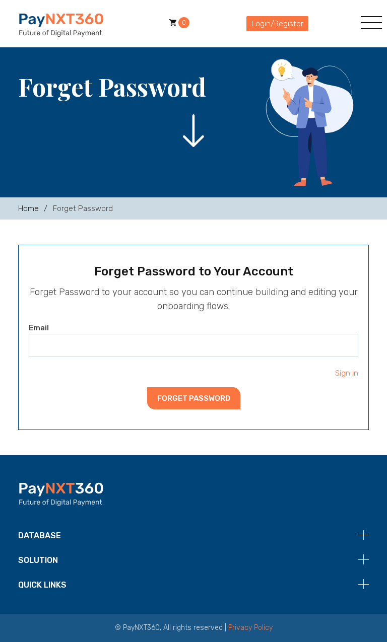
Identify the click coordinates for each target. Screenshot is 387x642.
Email (39, 327)
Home (28, 208)
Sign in (346, 373)
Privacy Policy (250, 627)
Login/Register (277, 23)
